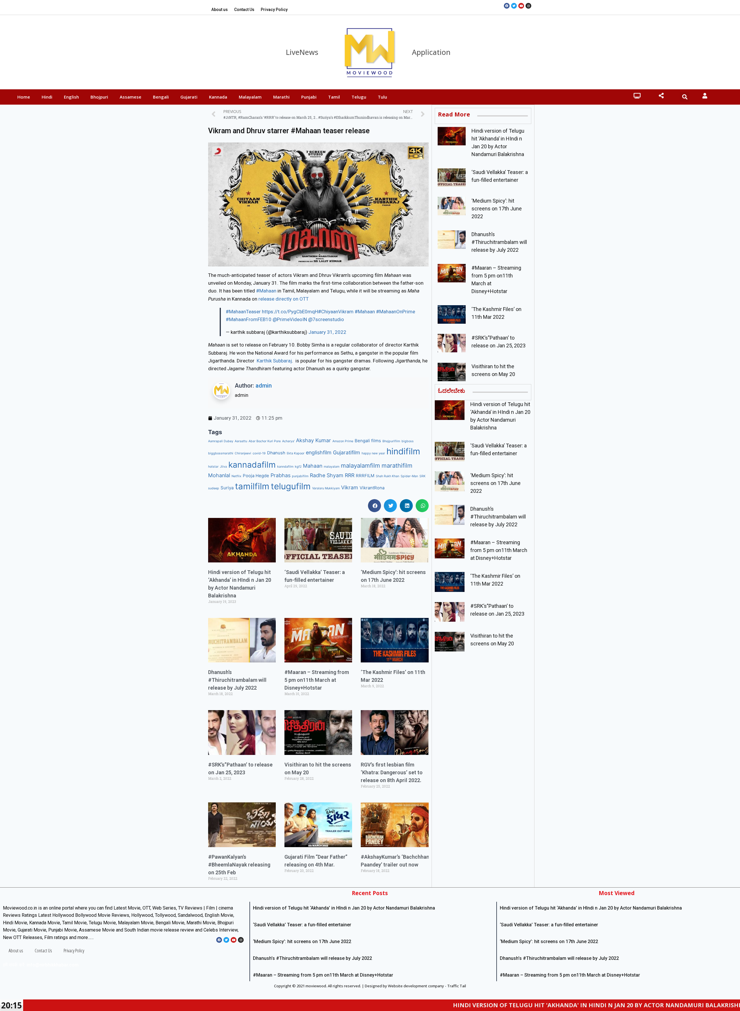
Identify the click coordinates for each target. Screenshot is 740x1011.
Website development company (416, 985)
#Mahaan (267, 291)
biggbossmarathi (220, 453)
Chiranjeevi (243, 453)
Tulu (382, 97)
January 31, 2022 (327, 332)
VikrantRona (372, 487)
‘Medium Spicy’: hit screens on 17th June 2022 (496, 208)
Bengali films (368, 440)
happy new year (373, 453)
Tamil (334, 97)
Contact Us (244, 9)
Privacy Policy (274, 9)
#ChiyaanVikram (336, 311)
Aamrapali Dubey (220, 441)
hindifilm (403, 451)
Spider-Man (409, 476)
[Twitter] (514, 6)
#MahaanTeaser (243, 311)
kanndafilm (285, 467)
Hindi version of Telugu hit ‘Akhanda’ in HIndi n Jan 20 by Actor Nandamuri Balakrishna (344, 908)
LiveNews (302, 52)
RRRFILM (365, 475)
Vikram (349, 487)
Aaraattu (241, 441)
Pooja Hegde (256, 475)
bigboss (408, 441)
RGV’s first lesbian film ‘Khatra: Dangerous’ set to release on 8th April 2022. (392, 772)
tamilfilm (252, 486)
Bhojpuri (99, 97)
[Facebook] (507, 6)
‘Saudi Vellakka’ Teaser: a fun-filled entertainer (302, 924)
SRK (422, 476)
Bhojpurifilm (391, 441)
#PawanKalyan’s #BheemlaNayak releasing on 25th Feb (239, 864)
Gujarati (188, 97)
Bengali (161, 97)
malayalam (331, 467)
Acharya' (288, 441)
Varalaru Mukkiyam (326, 488)
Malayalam (250, 97)
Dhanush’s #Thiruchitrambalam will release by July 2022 (237, 680)
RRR (349, 475)
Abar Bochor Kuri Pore (265, 441)
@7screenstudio (326, 319)
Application (431, 52)
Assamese (130, 97)
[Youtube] (521, 6)
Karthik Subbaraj (274, 361)
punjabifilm (300, 476)
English (71, 97)
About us (219, 9)
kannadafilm (252, 465)
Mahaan (312, 466)
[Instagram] (528, 6)
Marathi (281, 97)
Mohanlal (219, 475)
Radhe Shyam (326, 475)
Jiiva (223, 467)
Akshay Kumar (313, 440)
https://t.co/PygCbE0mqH (290, 311)
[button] (374, 505)
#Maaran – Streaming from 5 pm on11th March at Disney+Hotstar (316, 680)
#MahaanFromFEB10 (248, 319)
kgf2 (298, 467)
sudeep (213, 488)
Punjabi (309, 97)
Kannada (218, 97)
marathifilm (397, 465)
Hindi (47, 97)
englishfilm (319, 452)
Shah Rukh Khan (387, 476)
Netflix (236, 476)
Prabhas (281, 475)
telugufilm (291, 486)
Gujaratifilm (346, 452)
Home (23, 97)
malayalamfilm (360, 465)
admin (264, 385)
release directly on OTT (283, 299)
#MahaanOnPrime (395, 311)
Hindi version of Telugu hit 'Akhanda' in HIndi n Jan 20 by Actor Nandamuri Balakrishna (527, 1005)
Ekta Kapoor (295, 453)
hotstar (213, 467)
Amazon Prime (342, 441)
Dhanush (276, 452)
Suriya (227, 487)
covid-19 (259, 453)
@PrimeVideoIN (290, 319)
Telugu (359, 97)
